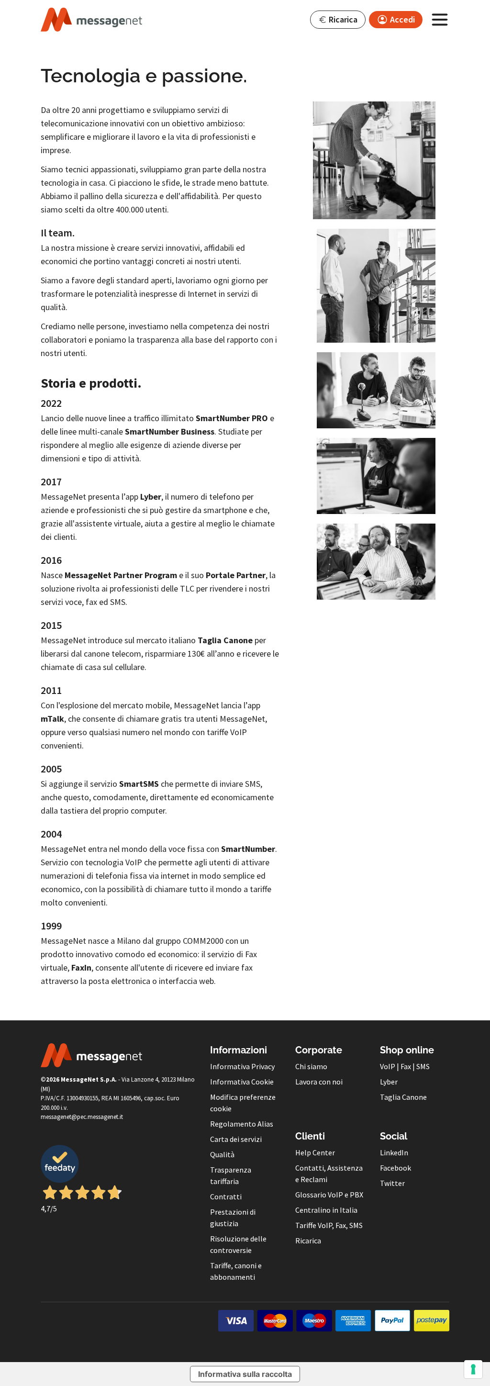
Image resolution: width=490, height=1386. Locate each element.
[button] (338, 19)
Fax (406, 1066)
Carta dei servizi (236, 1139)
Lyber (389, 1081)
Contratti (226, 1196)
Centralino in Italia (326, 1210)
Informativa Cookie (242, 1081)
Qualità (222, 1154)
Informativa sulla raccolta (245, 1374)
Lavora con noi (319, 1081)
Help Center (315, 1152)
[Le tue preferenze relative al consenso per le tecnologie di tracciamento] (473, 1369)
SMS (423, 1066)
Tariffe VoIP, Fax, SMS (329, 1225)
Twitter (392, 1183)
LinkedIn (394, 1152)
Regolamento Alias (241, 1124)
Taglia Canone (403, 1097)
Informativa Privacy (242, 1066)
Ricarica (308, 1240)
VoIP (387, 1066)
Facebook (395, 1168)
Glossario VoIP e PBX (329, 1194)
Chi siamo (311, 1066)
